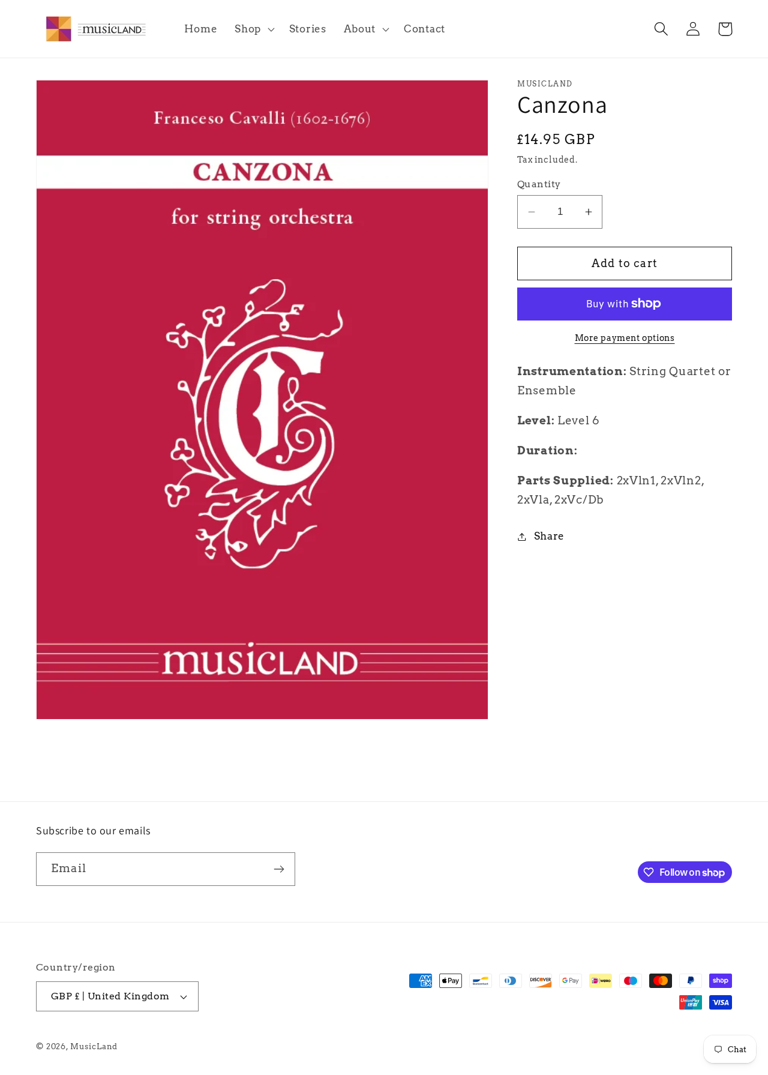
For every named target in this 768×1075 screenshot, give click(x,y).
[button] (253, 29)
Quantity (539, 184)
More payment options (625, 338)
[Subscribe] (279, 869)
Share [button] (549, 536)
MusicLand (94, 1046)
